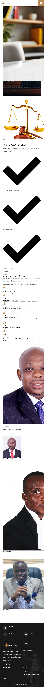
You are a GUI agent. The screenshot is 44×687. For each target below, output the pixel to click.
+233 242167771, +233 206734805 (12, 141)
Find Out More (6, 271)
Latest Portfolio (6, 676)
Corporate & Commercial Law (11, 317)
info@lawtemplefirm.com (35, 635)
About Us (5, 670)
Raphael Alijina (7, 551)
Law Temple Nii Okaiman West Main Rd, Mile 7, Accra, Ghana (21, 628)
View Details (5, 290)
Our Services (5, 674)
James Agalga (6, 425)
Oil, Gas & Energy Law (9, 291)
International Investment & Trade (12, 308)
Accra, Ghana (11, 629)
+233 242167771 (12, 635)
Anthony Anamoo (8, 458)
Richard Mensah (7, 609)
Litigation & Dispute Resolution (11, 327)
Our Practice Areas (7, 93)
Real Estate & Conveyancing (10, 300)
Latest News (5, 672)
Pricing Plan (5, 678)
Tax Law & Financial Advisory (11, 283)
